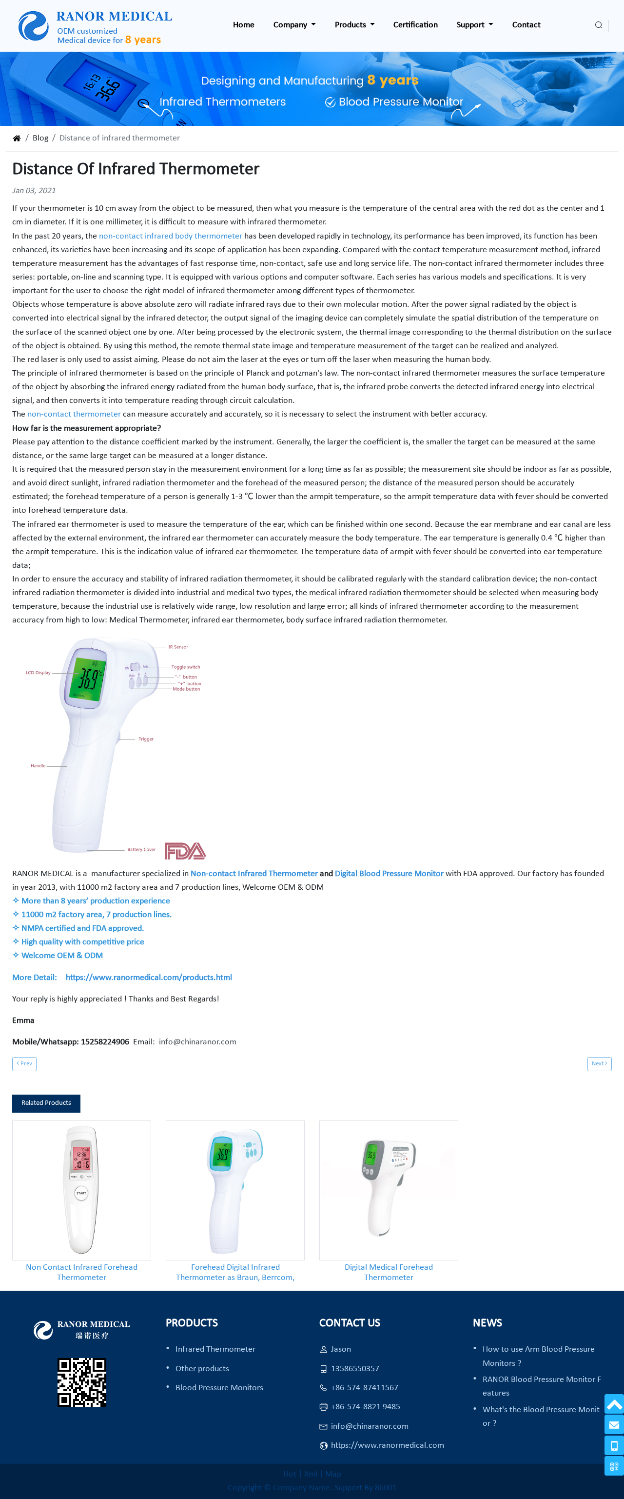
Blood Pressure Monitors (219, 1388)
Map (333, 1474)
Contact (526, 25)
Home (243, 25)
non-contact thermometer (74, 414)
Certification (415, 25)
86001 (386, 1488)
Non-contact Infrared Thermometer (254, 874)
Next (598, 1064)
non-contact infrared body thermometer (170, 236)
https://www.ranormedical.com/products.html (149, 978)
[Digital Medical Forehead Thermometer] (389, 1190)
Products (351, 25)
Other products (202, 1369)
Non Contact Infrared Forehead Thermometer (81, 1272)
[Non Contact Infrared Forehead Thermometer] (82, 1190)
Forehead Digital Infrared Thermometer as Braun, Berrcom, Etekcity (235, 1273)
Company (291, 25)
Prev (25, 1064)
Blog (40, 138)
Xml (310, 1474)
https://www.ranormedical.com (387, 1445)
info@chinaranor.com (195, 1042)
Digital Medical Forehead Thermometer (389, 1272)
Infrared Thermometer (215, 1349)
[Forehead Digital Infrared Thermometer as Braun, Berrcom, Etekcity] (235, 1190)
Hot (289, 1474)
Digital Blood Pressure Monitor (390, 874)
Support (472, 25)
